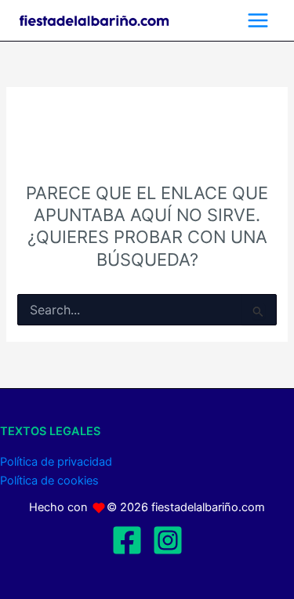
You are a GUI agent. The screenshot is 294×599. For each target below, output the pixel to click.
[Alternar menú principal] (258, 20)
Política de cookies (49, 481)
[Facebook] (127, 540)
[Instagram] (167, 540)
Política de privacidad (56, 462)
